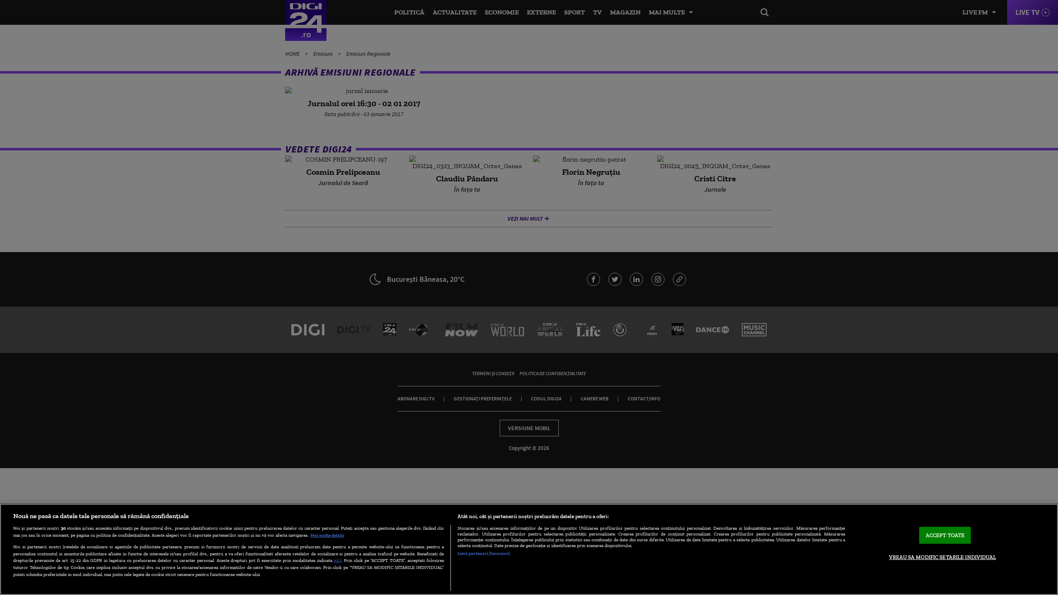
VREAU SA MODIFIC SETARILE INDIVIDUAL (942, 557)
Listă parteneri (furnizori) (484, 553)
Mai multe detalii (327, 535)
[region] (529, 549)
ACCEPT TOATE (945, 535)
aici (337, 560)
